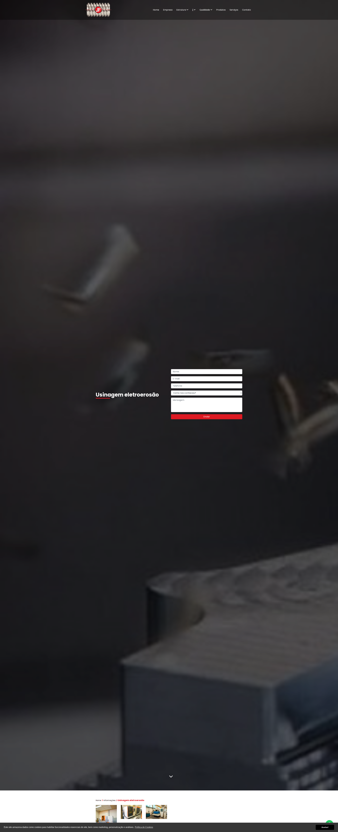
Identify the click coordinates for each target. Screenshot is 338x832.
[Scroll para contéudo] (171, 775)
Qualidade (204, 9)
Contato (246, 9)
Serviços (234, 9)
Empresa (167, 9)
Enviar (206, 416)
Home (156, 9)
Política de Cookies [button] (144, 827)
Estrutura (181, 9)
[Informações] (194, 10)
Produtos (221, 9)
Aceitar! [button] (324, 827)
